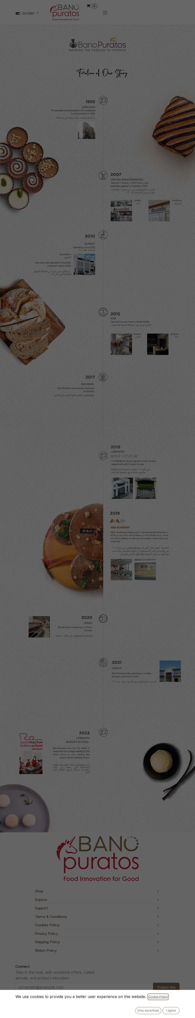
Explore (41, 899)
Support (41, 908)
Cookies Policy (47, 925)
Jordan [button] (28, 13)
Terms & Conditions (51, 916)
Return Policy (46, 950)
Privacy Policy (46, 933)
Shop (39, 891)
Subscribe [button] (166, 987)
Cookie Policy (158, 996)
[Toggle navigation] (105, 12)
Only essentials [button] (148, 1010)
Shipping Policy (47, 942)
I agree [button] (171, 1010)
